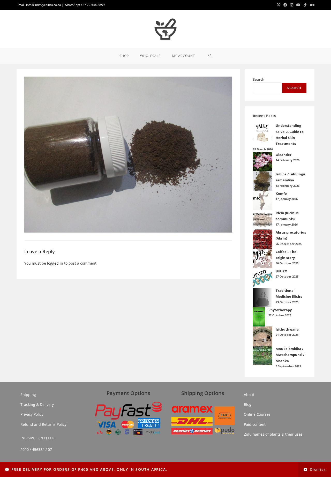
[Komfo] (262, 200)
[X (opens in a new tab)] (278, 5)
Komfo (281, 193)
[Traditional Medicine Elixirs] (262, 297)
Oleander (283, 154)
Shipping (28, 394)
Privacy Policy (31, 414)
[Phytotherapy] (259, 316)
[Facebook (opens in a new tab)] (285, 5)
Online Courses (257, 414)
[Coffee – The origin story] (262, 258)
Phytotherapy (280, 310)
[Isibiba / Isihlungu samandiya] (262, 181)
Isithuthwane (287, 329)
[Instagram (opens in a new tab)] (292, 5)
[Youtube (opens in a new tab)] (298, 5)
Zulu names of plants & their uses (273, 434)
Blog (247, 404)
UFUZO (281, 271)
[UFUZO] (262, 278)
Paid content (255, 424)
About (249, 394)
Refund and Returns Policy (43, 424)
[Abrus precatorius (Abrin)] (262, 239)
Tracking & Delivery (37, 404)
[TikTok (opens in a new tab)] (305, 5)
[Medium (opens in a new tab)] (311, 5)
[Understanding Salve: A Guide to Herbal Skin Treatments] (262, 132)
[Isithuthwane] (262, 336)
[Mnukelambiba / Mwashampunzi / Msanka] (262, 355)
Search (259, 79)
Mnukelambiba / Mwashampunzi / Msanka (290, 354)
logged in (55, 263)
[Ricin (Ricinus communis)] (262, 219)
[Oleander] (262, 161)
